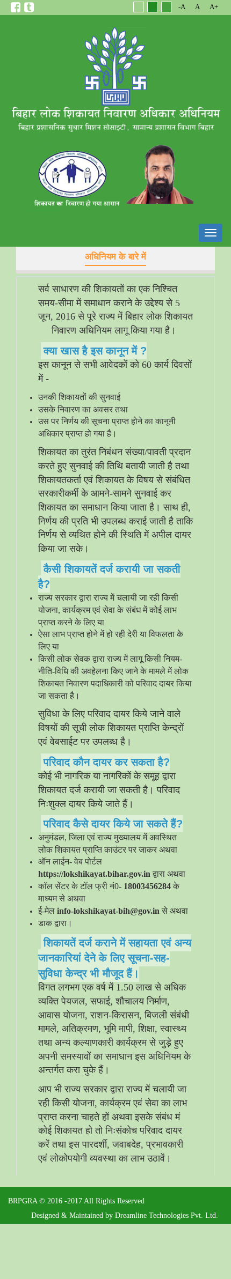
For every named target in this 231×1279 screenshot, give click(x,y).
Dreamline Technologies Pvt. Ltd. (166, 1215)
